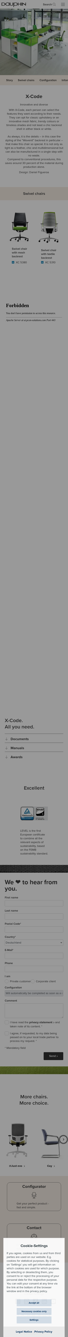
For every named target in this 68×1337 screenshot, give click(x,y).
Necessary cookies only (34, 1311)
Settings (34, 1320)
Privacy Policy (43, 1332)
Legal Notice (24, 1332)
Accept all (34, 1303)
